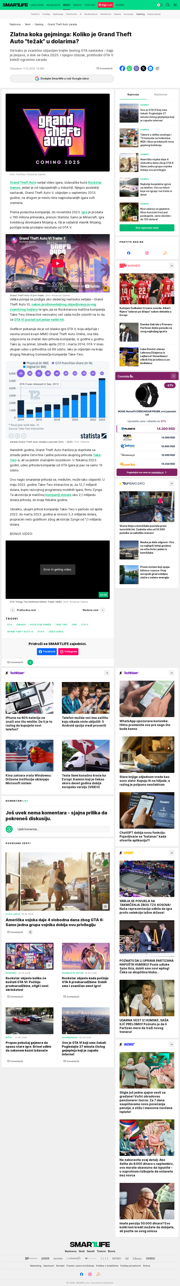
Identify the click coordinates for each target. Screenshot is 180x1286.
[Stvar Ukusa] (91, 1258)
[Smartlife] (15, 5)
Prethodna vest (26, 610)
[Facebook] (129, 253)
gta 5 (84, 624)
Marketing (35, 1265)
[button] (104, 68)
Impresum (48, 1265)
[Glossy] (137, 1258)
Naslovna (15, 24)
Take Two (61, 624)
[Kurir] (45, 1258)
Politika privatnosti (130, 1265)
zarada (21, 624)
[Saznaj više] (171, 265)
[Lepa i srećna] (58, 1258)
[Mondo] (31, 1258)
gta (9, 624)
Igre (74, 624)
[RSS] (165, 253)
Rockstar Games (40, 624)
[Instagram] (147, 253)
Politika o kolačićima (107, 1265)
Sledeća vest (90, 610)
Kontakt (60, 1265)
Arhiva (146, 1265)
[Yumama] (74, 1258)
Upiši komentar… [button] (28, 829)
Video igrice (56, 631)
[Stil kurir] (127, 1258)
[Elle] (104, 1258)
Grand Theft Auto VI (20, 631)
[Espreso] (150, 1258)
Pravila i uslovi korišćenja (80, 1265)
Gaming (39, 24)
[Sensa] (116, 1258)
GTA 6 (40, 631)
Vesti (27, 24)
